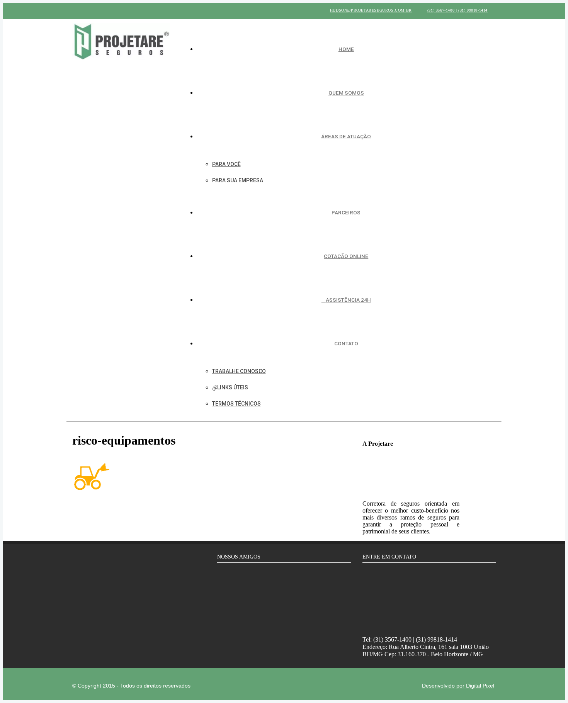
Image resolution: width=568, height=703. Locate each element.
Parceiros (346, 212)
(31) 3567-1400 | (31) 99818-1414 (457, 10)
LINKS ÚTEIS (232, 387)
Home (346, 49)
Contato (346, 343)
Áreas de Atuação (346, 136)
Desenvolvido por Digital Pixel (458, 686)
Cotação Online (346, 256)
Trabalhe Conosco (239, 371)
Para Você (226, 164)
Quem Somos (346, 93)
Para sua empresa (237, 180)
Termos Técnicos (236, 404)
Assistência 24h (348, 300)
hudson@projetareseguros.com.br (371, 10)
